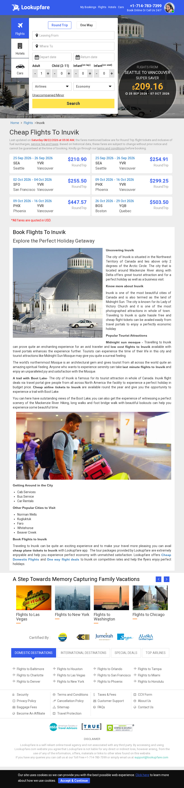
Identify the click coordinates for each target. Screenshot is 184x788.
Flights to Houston (70, 669)
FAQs (101, 707)
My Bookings (88, 7)
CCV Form (145, 694)
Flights (102, 7)
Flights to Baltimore (30, 669)
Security (22, 694)
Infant (82, 66)
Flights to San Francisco (114, 675)
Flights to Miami (149, 675)
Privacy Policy (26, 700)
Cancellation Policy (70, 700)
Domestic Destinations (34, 653)
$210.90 (77, 159)
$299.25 (159, 181)
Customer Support (111, 700)
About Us (144, 700)
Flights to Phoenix (110, 681)
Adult (36, 66)
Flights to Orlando (110, 669)
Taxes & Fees (107, 694)
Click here (142, 775)
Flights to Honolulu (151, 681)
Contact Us (145, 707)
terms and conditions (111, 148)
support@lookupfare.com (151, 757)
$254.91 (159, 159)
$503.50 (159, 202)
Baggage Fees (27, 707)
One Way (86, 25)
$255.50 (77, 181)
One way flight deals (63, 559)
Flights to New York (70, 681)
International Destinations (83, 653)
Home (15, 123)
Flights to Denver (28, 681)
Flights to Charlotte (30, 675)
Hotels (112, 7)
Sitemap (63, 707)
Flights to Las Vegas (71, 675)
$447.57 (77, 202)
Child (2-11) (60, 66)
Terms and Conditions (72, 694)
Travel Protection (69, 713)
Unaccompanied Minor (48, 95)
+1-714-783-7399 (144, 8)
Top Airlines (156, 653)
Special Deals (126, 653)
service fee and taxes (44, 144)
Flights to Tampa (150, 669)
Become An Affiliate (31, 713)
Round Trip (60, 25)
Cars (121, 7)
